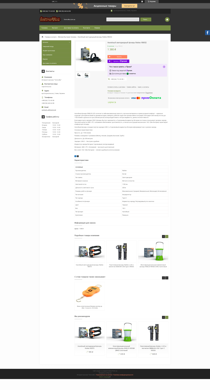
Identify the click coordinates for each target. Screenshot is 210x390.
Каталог (55, 28)
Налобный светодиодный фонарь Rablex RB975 (89, 265)
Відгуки (45, 59)
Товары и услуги (50, 37)
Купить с (116, 61)
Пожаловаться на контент (104, 375)
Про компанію (47, 55)
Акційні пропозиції (49, 50)
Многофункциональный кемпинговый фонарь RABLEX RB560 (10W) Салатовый (153, 265)
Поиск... (145, 19)
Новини (97, 28)
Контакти (86, 28)
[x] (78, 156)
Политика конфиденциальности (123, 375)
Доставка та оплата (71, 28)
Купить (119, 57)
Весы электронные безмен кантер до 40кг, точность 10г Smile (89, 307)
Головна (44, 28)
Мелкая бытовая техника (67, 37)
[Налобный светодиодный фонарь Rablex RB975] (90, 252)
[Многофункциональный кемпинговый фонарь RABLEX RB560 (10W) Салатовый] (153, 252)
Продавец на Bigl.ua (105, 373)
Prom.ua (114, 371)
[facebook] (75, 156)
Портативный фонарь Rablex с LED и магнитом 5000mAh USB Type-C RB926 (121, 265)
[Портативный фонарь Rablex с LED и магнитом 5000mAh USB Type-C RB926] (121, 252)
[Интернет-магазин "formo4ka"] (50, 19)
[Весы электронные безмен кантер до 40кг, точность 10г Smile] (90, 293)
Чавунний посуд (48, 46)
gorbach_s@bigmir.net (49, 110)
